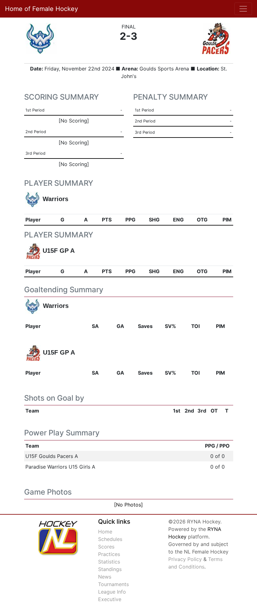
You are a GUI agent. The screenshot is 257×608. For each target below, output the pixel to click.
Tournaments (113, 584)
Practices (109, 554)
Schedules (110, 539)
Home (105, 531)
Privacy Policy (185, 559)
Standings (110, 569)
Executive (109, 599)
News (104, 577)
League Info (112, 592)
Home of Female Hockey (41, 9)
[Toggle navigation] (243, 9)
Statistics (109, 562)
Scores (106, 546)
